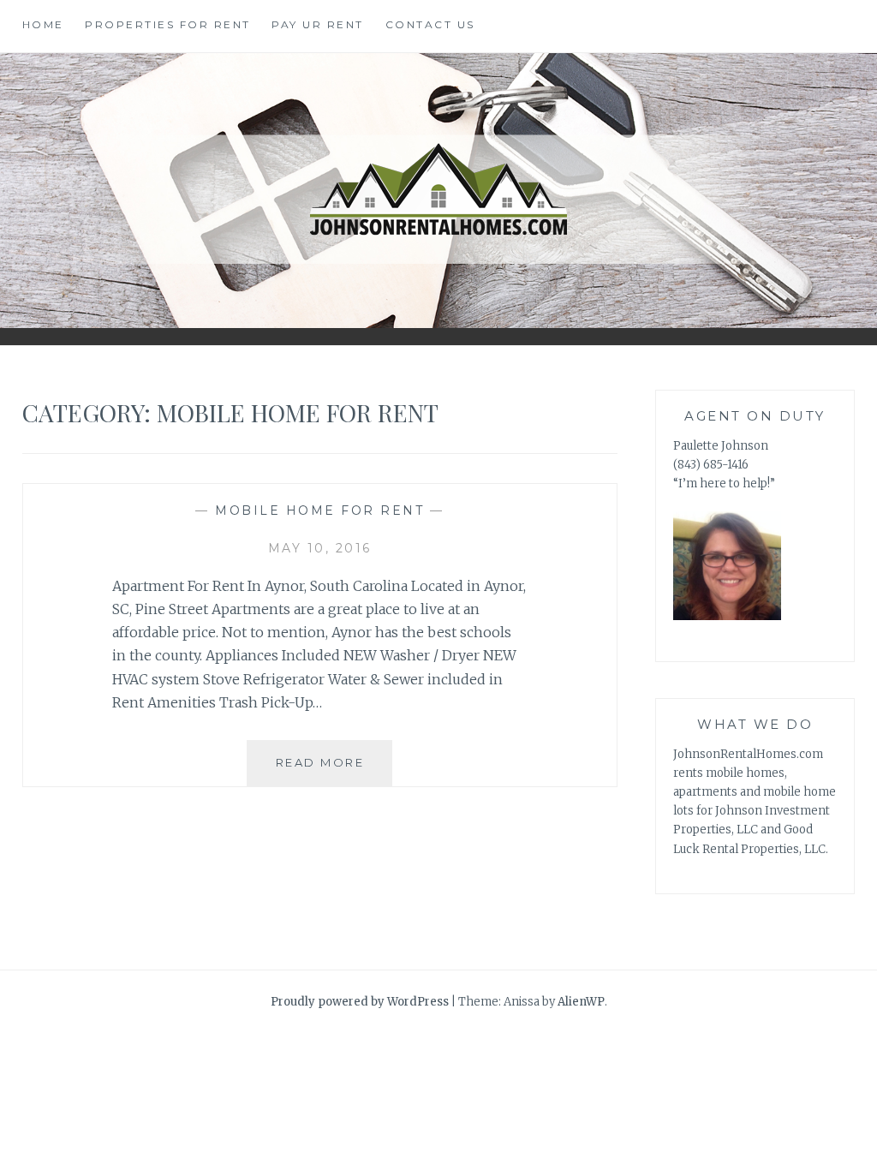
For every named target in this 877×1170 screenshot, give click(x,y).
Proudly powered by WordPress (360, 1001)
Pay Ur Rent (317, 24)
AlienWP (581, 1001)
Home (43, 24)
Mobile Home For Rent (319, 510)
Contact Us (430, 24)
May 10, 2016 (320, 548)
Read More (320, 762)
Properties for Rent (168, 24)
